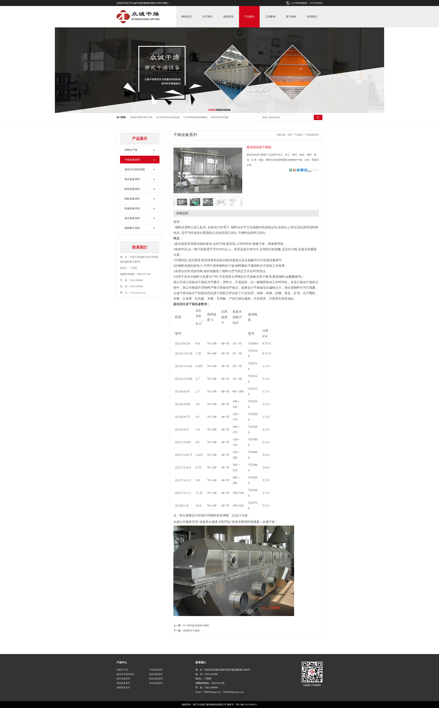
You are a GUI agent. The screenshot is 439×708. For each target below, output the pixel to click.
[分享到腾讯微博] (298, 170)
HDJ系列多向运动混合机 (168, 117)
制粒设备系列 (132, 198)
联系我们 (312, 16)
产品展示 (249, 16)
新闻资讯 (228, 16)
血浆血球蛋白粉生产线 (141, 117)
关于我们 (207, 16)
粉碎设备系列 (132, 189)
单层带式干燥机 (191, 630)
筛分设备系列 (132, 218)
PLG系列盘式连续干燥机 (196, 625)
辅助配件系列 (132, 228)
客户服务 (291, 16)
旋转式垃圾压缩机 (220, 117)
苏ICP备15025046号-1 (246, 704)
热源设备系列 (132, 208)
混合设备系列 (132, 179)
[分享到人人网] (302, 170)
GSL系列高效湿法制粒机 (195, 117)
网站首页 (186, 16)
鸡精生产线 (130, 150)
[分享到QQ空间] (290, 170)
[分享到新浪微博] (294, 170)
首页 (290, 134)
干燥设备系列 (132, 159)
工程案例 (270, 16)
